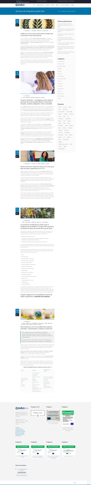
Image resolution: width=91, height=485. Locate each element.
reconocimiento (45, 30)
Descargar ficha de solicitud (23, 2)
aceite (24, 97)
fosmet (68, 123)
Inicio (34, 4)
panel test (39, 30)
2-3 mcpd (64, 107)
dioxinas (59, 120)
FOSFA (60, 81)
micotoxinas (66, 130)
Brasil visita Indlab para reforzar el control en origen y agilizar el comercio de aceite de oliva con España (66, 48)
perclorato (68, 137)
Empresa (52, 4)
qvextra (59, 139)
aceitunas (60, 114)
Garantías (47, 4)
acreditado (65, 114)
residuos (35, 324)
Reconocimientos (62, 96)
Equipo (57, 4)
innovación (28, 97)
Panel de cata (61, 93)
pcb (64, 137)
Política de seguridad (20, 432)
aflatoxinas (71, 114)
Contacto (18, 427)
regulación (60, 141)
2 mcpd (59, 107)
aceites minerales (61, 111)
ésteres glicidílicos (61, 148)
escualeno (69, 120)
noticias (60, 91)
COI (36, 163)
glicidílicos (71, 125)
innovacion (64, 127)
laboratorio (34, 30)
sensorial (42, 97)
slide (59, 98)
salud (71, 144)
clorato (64, 116)
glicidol (66, 125)
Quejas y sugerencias (20, 434)
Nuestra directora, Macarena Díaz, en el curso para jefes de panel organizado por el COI (37, 167)
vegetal (65, 146)
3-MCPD (69, 107)
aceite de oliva (61, 63)
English (72, 4)
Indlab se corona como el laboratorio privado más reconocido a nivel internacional (36, 34)
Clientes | (20, 1)
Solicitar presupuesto (43, 1)
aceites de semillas (62, 66)
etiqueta (59, 123)
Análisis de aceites (40, 4)
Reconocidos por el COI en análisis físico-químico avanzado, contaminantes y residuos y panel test (36, 328)
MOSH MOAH (61, 88)
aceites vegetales (69, 111)
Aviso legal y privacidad (20, 431)
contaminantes (35, 323)
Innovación (61, 83)
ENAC (24, 222)
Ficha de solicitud (19, 428)
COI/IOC (60, 73)
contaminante (60, 118)
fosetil (64, 123)
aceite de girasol (61, 61)
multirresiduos (60, 134)
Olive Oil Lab (18, 435)
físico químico (28, 222)
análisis (33, 163)
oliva (66, 134)
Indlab (39, 163)
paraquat (60, 137)
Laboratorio (27, 30)
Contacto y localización (65, 4)
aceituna (60, 68)
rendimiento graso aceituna (63, 144)
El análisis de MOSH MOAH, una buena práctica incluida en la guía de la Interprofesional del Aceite (66, 39)
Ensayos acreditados (62, 78)
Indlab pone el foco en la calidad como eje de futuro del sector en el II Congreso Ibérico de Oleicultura (66, 30)
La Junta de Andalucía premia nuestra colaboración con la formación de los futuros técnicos (65, 25)
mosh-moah (60, 132)
